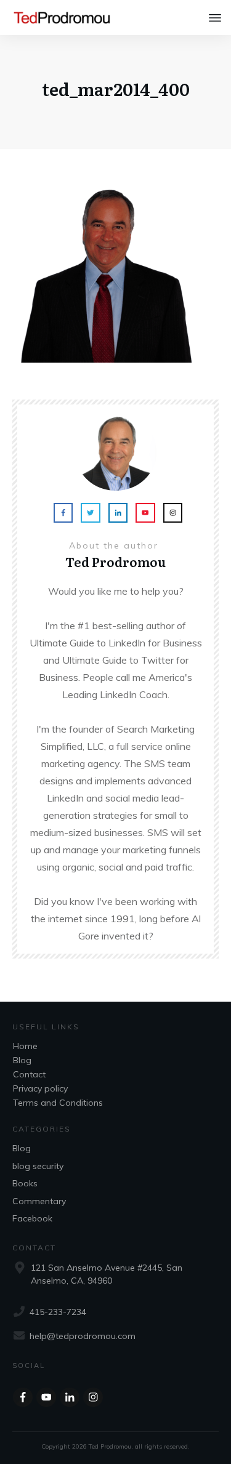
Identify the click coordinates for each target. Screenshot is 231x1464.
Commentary (39, 1201)
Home (25, 1046)
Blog (22, 1060)
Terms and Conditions (58, 1102)
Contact (29, 1074)
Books (25, 1183)
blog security (37, 1166)
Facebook (32, 1218)
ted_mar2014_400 (116, 89)
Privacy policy (40, 1088)
